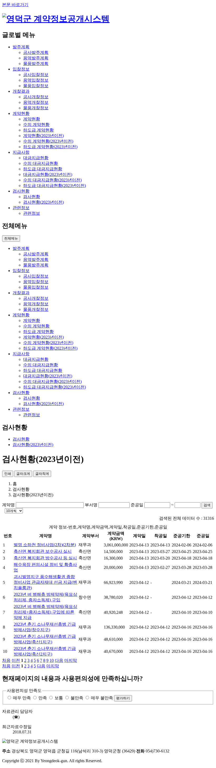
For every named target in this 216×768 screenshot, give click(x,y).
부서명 (91, 505)
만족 (42, 698)
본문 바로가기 (15, 4)
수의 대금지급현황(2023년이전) (52, 180)
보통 (59, 698)
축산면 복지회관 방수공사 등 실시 (45, 558)
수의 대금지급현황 (40, 163)
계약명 (8, 505)
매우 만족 (22, 698)
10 (52, 660)
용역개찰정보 (35, 102)
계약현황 (31, 119)
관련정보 (31, 213)
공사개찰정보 (35, 97)
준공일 (137, 505)
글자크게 (23, 474)
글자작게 (42, 474)
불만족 (77, 698)
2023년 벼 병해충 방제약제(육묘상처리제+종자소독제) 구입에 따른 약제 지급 (45, 612)
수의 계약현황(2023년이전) (48, 141)
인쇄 (7, 474)
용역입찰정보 (35, 80)
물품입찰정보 (35, 85)
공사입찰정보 (35, 74)
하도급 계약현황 (38, 130)
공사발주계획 (35, 52)
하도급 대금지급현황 (42, 169)
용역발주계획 (35, 58)
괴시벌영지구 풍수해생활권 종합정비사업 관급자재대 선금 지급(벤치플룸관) (45, 582)
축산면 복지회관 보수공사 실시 (43, 551)
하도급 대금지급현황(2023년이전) (54, 185)
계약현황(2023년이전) (43, 135)
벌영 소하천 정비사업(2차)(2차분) (45, 544)
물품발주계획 (35, 63)
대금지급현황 (35, 158)
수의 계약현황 (36, 124)
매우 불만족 (102, 698)
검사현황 (31, 196)
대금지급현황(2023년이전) (47, 174)
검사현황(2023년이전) (43, 202)
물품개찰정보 (35, 108)
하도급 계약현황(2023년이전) (50, 146)
